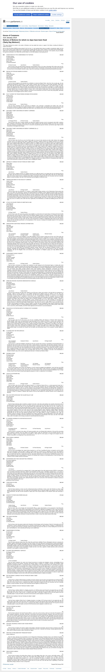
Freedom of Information (22, 668)
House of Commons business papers (57, 31)
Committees (35, 28)
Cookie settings (57, 14)
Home (4, 26)
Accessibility (47, 20)
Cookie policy (52, 668)
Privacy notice (45, 668)
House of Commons (7, 28)
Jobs (28, 668)
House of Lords (16, 28)
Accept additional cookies (22, 14)
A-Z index (4, 668)
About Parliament (33, 26)
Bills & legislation (28, 28)
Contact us (68, 20)
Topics (61, 28)
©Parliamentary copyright (8, 664)
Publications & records (44, 28)
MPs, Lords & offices (23, 26)
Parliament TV (53, 28)
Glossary (9, 668)
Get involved (41, 26)
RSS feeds (63, 20)
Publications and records (35, 31)
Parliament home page (13, 31)
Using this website (33, 668)
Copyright (40, 668)
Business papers (44, 31)
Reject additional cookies (41, 14)
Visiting (46, 26)
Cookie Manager (58, 668)
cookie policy (53, 10)
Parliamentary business (12, 26)
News (58, 28)
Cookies (52, 20)
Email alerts (58, 20)
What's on (22, 28)
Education (51, 26)
